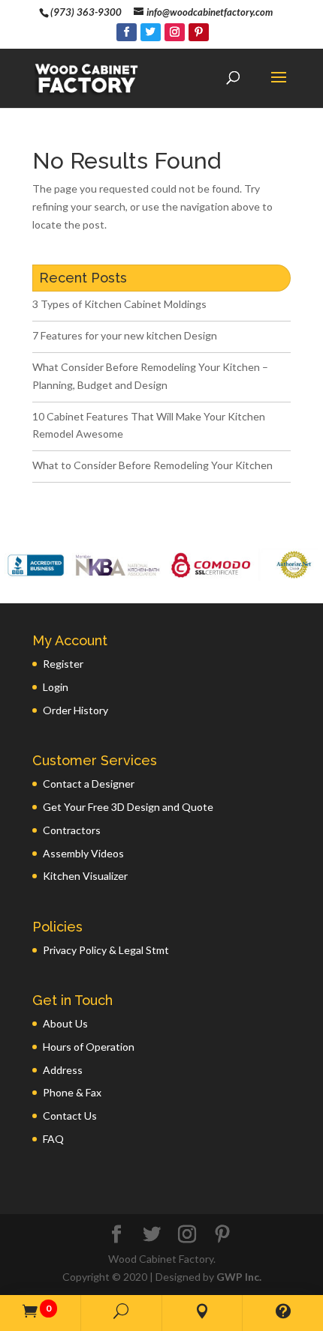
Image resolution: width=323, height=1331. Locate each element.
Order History (75, 710)
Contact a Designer (88, 783)
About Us (65, 1023)
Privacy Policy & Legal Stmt (106, 950)
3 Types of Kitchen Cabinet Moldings (119, 304)
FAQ (53, 1138)
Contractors (72, 830)
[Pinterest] (199, 32)
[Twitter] (150, 32)
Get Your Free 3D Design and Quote (128, 806)
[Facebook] (126, 32)
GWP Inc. (238, 1276)
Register (63, 663)
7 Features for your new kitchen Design (124, 335)
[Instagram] (175, 32)
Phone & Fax (72, 1092)
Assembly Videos (83, 853)
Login (55, 686)
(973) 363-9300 (86, 12)
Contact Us (70, 1115)
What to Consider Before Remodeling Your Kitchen (152, 465)
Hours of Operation (88, 1046)
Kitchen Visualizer (85, 875)
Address (63, 1069)
